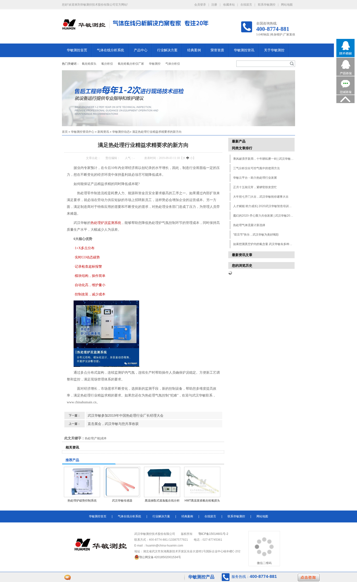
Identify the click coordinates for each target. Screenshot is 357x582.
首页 (65, 131)
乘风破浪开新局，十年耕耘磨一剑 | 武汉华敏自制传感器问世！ (263, 158)
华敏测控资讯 (244, 50)
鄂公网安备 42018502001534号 (160, 557)
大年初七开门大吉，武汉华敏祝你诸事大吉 (261, 196)
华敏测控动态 (121, 131)
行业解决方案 (167, 50)
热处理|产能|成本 (96, 438)
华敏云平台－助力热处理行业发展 (255, 177)
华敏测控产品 (201, 576)
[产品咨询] (345, 75)
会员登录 (200, 4)
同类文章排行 (242, 148)
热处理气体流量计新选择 (249, 225)
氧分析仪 (107, 63)
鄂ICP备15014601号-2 (213, 534)
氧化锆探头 (89, 63)
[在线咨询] (345, 93)
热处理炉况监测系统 (106, 223)
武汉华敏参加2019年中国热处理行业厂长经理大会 (125, 415)
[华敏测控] (84, 27)
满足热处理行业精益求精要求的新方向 (157, 131)
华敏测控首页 (77, 50)
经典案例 (194, 50)
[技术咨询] (345, 56)
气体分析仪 (172, 63)
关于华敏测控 (274, 50)
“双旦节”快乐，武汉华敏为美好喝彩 (256, 234)
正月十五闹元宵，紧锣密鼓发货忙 (255, 187)
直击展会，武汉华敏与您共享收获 (113, 424)
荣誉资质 (217, 50)
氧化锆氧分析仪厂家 (131, 63)
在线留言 (246, 4)
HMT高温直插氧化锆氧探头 (202, 500)
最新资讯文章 (242, 255)
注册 (214, 4)
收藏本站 (229, 4)
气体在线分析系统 (110, 50)
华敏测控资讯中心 (82, 131)
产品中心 (140, 50)
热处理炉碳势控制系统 (82, 500)
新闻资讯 (103, 131)
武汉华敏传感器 (122, 500)
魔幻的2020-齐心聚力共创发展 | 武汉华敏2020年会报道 (263, 215)
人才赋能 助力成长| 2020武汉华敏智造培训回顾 (263, 206)
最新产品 (239, 141)
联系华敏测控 (266, 4)
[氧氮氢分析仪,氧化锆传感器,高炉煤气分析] (178, 98)
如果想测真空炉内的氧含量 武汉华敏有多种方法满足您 (263, 244)
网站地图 (287, 4)
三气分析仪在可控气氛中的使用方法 (256, 168)
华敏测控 (155, 63)
